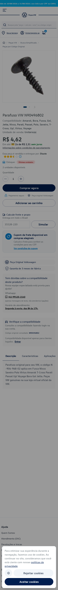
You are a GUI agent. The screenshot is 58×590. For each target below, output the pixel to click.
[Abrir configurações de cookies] (8, 573)
